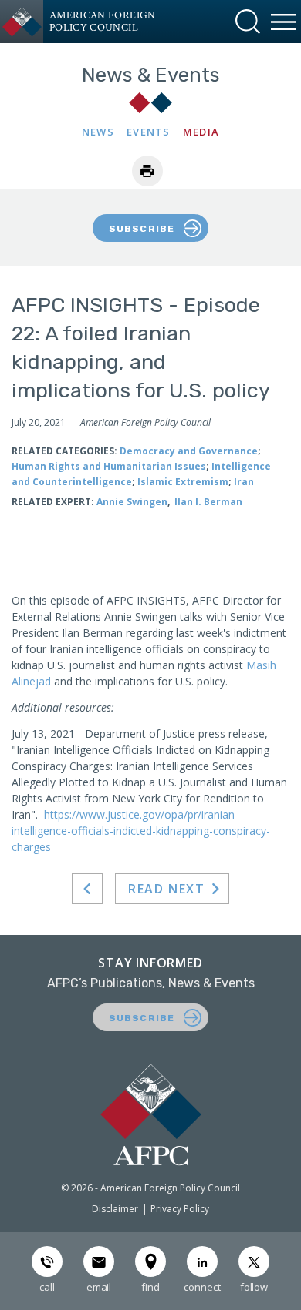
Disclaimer (115, 1208)
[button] (247, 21)
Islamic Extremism (182, 481)
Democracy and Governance (189, 450)
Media (201, 132)
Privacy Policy (179, 1208)
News (98, 132)
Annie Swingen (131, 501)
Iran (244, 481)
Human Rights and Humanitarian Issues (109, 466)
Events (149, 132)
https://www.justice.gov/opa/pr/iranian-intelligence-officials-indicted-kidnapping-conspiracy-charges (141, 830)
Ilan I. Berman (208, 501)
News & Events (151, 75)
